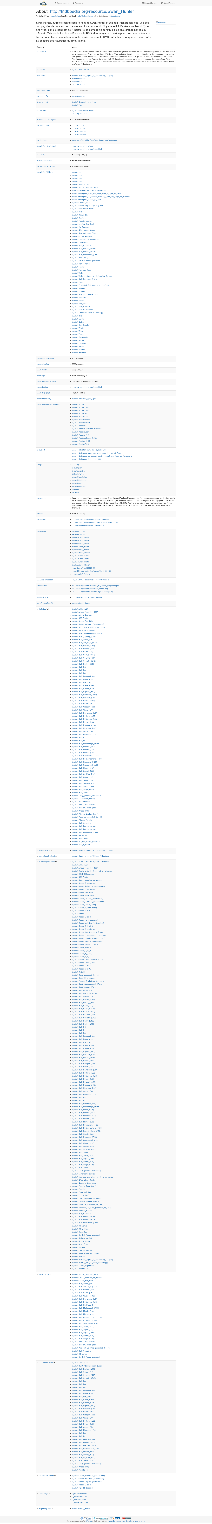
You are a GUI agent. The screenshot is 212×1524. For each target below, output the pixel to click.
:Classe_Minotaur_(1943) (85, 944)
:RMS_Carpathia (81, 245)
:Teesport (78, 1247)
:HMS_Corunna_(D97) (83, 658)
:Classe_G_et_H (81, 917)
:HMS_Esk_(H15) (82, 682)
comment (42, 498)
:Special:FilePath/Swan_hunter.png (90, 588)
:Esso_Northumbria (82, 309)
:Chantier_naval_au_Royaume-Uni (89, 190)
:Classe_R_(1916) (82, 953)
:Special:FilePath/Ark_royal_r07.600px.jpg (92, 591)
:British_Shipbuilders (83, 874)
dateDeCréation (45, 358)
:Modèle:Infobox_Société (84, 438)
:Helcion (78, 340)
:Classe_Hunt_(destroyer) (85, 920)
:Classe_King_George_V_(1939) (87, 205)
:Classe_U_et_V (81, 965)
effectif (41, 369)
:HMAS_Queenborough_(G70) (87, 633)
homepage (42, 597)
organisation (55, 16)
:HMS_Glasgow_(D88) (83, 707)
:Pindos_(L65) (80, 811)
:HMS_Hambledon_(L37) (84, 713)
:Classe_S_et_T (81, 956)
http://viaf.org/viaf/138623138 (83, 568)
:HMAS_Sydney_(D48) (84, 636)
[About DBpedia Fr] (43, 3)
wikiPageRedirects (47, 856)
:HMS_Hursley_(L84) (83, 722)
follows (41, 75)
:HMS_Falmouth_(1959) (84, 694)
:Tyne (77, 105)
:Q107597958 (79, 113)
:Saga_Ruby (80, 838)
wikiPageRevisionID (46, 166)
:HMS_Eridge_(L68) (82, 679)
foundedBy (42, 96)
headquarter (43, 102)
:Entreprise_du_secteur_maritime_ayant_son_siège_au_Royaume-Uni (102, 196)
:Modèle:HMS (80, 435)
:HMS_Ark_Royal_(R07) (84, 642)
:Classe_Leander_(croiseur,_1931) (88, 938)
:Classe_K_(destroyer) (83, 929)
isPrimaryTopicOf (45, 603)
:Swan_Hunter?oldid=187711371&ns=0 (90, 579)
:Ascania (78, 288)
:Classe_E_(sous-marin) (84, 907)
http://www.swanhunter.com (82, 146)
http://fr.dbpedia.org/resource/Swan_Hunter (92, 11)
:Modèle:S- (79, 425)
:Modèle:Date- (80, 410)
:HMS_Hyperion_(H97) (84, 725)
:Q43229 (78, 483)
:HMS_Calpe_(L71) (82, 651)
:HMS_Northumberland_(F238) (87, 759)
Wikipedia (89, 1521)
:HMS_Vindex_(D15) (83, 1161)
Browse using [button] (62, 3)
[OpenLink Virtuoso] (86, 1518)
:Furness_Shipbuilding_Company (88, 981)
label (40, 513)
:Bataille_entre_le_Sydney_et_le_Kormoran (92, 871)
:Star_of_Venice (81, 264)
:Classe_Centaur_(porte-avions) (87, 898)
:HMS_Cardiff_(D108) (83, 1008)
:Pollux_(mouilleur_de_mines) (86, 1198)
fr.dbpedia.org (114, 16)
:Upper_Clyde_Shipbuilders (85, 1253)
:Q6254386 (79, 84)
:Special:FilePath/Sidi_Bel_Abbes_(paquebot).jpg (95, 585)
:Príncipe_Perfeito (82, 820)
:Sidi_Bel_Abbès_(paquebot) (86, 260)
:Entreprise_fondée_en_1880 (86, 199)
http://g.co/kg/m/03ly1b (81, 574)
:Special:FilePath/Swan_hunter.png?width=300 (94, 140)
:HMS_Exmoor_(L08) (83, 688)
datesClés (43, 364)
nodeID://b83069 (78, 128)
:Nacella (78, 346)
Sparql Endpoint (169, 3)
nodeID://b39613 (78, 125)
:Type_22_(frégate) (82, 1250)
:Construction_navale (83, 110)
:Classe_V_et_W (81, 969)
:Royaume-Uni (80, 69)
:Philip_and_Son (81, 1192)
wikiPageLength (44, 160)
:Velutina (78, 349)
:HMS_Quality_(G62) (83, 1134)
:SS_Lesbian (80, 1229)
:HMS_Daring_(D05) (83, 664)
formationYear (44, 90)
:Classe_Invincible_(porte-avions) (88, 624)
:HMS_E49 (79, 673)
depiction (42, 585)
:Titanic (78, 267)
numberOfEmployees (46, 119)
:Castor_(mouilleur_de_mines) (87, 880)
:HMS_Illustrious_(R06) (84, 728)
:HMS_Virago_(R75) (83, 789)
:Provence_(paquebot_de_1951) (87, 817)
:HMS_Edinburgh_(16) (83, 676)
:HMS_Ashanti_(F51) (83, 996)
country (41, 69)
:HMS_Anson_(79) (82, 639)
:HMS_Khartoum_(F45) (84, 734)
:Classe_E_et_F (81, 910)
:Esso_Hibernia (81, 306)
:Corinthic (78, 972)
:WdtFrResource (80, 1502)
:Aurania (78, 300)
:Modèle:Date (80, 407)
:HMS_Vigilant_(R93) (83, 786)
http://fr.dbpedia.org (85, 16)
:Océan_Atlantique (82, 236)
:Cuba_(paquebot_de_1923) (86, 975)
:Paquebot (79, 1189)
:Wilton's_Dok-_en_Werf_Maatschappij (90, 1262)
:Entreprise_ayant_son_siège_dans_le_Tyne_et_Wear (96, 193)
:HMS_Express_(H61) (83, 691)
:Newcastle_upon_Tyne (84, 102)
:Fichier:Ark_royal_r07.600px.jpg (87, 312)
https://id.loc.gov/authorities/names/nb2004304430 (91, 571)
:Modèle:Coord (81, 432)
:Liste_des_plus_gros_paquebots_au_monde (92, 1177)
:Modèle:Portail (81, 422)
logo (41, 375)
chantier (44, 1274)
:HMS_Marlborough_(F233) (85, 743)
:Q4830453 (79, 486)
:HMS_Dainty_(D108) (83, 1021)
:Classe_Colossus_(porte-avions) (88, 901)
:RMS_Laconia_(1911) (84, 248)
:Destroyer (79, 218)
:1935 (77, 178)
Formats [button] (78, 3)
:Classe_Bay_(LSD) (82, 621)
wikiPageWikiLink (45, 172)
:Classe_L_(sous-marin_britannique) (89, 935)
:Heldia (77, 316)
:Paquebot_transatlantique (85, 239)
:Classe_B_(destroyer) (83, 889)
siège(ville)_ (44, 398)
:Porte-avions (80, 242)
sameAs (41, 531)
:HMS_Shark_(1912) (83, 768)
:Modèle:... (79, 404)
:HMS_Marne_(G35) (83, 1109)
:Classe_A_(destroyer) (83, 883)
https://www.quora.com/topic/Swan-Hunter (88, 525)
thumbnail (42, 140)
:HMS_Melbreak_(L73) (84, 1115)
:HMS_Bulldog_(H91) (83, 648)
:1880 (77, 172)
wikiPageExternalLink (46, 146)
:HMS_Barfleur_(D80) (83, 645)
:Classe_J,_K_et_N (82, 926)
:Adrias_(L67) (80, 184)
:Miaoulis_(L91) (81, 1268)
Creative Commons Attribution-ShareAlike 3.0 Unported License (126, 1521)
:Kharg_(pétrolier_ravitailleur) (86, 795)
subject (41, 450)
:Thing (75, 464)
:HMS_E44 (79, 670)
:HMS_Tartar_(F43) (82, 780)
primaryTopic (45, 1508)
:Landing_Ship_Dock (83, 224)
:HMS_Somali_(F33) (83, 771)
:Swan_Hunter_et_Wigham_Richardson (90, 856)
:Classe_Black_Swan (83, 895)
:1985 (77, 181)
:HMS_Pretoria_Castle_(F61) (86, 1131)
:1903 (77, 175)
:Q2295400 (79, 78)
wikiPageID (42, 154)
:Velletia (78, 328)
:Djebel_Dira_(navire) (83, 630)
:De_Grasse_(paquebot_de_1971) (88, 627)
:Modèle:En (79, 413)
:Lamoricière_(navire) (83, 798)
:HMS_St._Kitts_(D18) (83, 774)
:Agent (75, 489)
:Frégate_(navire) (82, 221)
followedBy (44, 850)
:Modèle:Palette (81, 419)
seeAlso (41, 519)
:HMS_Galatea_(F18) (83, 700)
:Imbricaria (79, 343)
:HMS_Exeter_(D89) (83, 685)
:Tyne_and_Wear (81, 270)
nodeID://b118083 (79, 131)
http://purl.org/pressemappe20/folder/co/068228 (90, 519)
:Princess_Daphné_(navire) (85, 814)
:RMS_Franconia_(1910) (84, 279)
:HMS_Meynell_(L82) (83, 752)
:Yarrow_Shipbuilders (83, 1265)
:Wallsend (79, 273)
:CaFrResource (79, 1493)
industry (41, 110)
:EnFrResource (79, 1496)
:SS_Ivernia (79, 835)
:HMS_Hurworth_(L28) (84, 1082)
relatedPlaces (43, 125)
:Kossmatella (80, 337)
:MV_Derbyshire (81, 227)
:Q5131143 (79, 81)
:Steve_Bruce (80, 1244)
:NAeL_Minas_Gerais (83, 230)
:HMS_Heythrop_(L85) (84, 716)
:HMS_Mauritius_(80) (83, 746)
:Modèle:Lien (80, 416)
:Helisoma (79, 352)
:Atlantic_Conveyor (82, 615)
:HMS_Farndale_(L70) (83, 697)
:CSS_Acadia (80, 618)
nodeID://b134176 (79, 134)
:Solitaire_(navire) (82, 1238)
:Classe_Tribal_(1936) (83, 962)
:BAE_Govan (80, 303)
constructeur (46, 1362)
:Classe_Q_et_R (81, 950)
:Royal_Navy (80, 257)
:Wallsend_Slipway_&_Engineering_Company (92, 75)
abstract (41, 51)
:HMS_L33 (79, 737)
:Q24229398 (79, 480)
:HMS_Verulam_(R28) (83, 783)
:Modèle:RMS (80, 444)
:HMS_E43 (79, 667)
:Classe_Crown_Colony (84, 904)
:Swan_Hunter (78, 531)
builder (43, 609)
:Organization (79, 477)
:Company (77, 468)
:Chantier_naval (81, 202)
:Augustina (79, 297)
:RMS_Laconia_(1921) (84, 251)
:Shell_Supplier (81, 325)
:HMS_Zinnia (80, 792)
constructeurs (46, 1475)
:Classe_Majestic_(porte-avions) (87, 941)
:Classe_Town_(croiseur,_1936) (87, 959)
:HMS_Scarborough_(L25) (85, 765)
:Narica (78, 322)
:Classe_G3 (79, 913)
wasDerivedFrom (45, 579)
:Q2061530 (79, 534)
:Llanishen (79, 282)
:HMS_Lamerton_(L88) (84, 1103)
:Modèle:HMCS (81, 441)
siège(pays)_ (44, 392)
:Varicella (78, 291)
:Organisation (78, 471)
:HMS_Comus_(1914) (83, 655)
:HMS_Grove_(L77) (82, 710)
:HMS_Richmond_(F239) (84, 762)
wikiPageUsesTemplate (48, 404)
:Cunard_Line (80, 215)
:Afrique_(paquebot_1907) (85, 187)
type (39, 464)
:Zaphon (78, 334)
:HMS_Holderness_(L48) (84, 719)
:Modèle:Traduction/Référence (87, 428)
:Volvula (78, 331)
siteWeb (42, 387)
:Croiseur (78, 211)
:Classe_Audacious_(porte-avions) (88, 886)
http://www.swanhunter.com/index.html (87, 149)
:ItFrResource (79, 1499)
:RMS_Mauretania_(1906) (85, 254)
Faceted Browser (151, 3)
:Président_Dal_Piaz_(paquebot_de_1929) (91, 1207)
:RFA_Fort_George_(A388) (85, 294)
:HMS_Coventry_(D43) (84, 661)
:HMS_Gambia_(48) (83, 703)
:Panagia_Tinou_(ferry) (84, 1186)
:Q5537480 (79, 96)
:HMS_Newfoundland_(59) (85, 755)
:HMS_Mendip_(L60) (83, 749)
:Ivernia (78, 319)
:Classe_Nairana (81, 947)
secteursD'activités (46, 381)
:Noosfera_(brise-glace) (84, 807)
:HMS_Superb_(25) (82, 777)
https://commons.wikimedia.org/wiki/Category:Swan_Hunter (95, 522)
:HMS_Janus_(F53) (82, 731)
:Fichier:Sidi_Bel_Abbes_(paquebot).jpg (90, 285)
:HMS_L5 (78, 740)
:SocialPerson (78, 474)
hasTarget (43, 1493)
